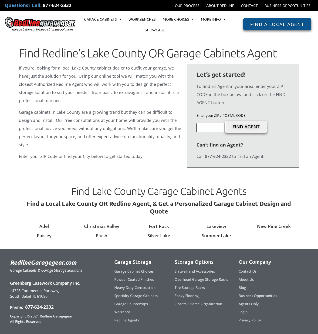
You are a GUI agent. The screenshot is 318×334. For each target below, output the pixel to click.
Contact (249, 5)
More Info (211, 19)
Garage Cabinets (100, 19)
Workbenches (142, 19)
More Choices (176, 19)
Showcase (155, 29)
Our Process (187, 5)
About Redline (220, 5)
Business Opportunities (287, 5)
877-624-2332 (39, 307)
